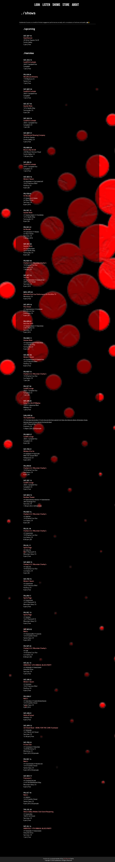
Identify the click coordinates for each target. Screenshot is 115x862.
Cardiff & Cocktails (29, 62)
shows (56, 5)
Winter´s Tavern (28, 682)
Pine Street (27, 307)
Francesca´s (27, 778)
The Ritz (26, 277)
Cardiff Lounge (28, 388)
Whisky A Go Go (28, 451)
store (66, 5)
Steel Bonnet (27, 38)
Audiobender (46, 858)
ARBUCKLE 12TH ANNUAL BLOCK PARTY (37, 665)
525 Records (66, 858)
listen (46, 5)
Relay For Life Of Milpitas (31, 403)
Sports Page (27, 547)
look (37, 5)
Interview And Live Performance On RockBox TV (39, 294)
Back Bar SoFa (28, 323)
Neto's (25, 631)
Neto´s (25, 698)
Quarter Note (27, 106)
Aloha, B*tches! (28, 715)
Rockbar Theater (29, 497)
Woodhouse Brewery (30, 77)
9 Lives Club (27, 744)
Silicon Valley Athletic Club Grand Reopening (38, 811)
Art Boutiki (27, 196)
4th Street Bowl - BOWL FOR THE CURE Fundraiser (40, 728)
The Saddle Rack (29, 418)
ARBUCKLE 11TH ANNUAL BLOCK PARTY (37, 828)
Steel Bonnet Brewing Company (34, 135)
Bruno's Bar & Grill (29, 150)
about (75, 5)
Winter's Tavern (28, 179)
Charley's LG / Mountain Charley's (34, 263)
